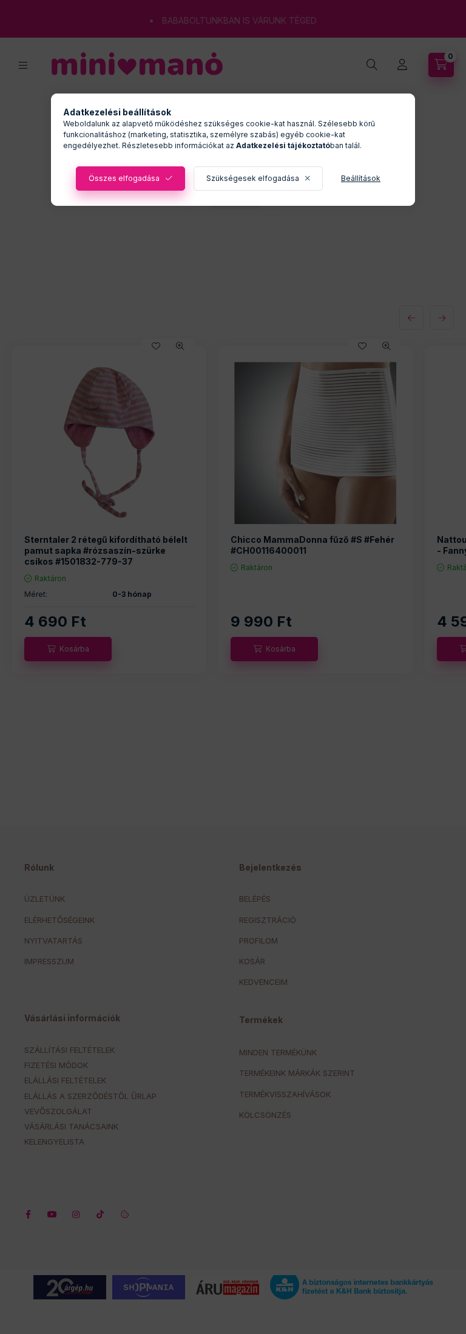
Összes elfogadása (124, 178)
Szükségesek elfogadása (252, 178)
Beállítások (360, 178)
